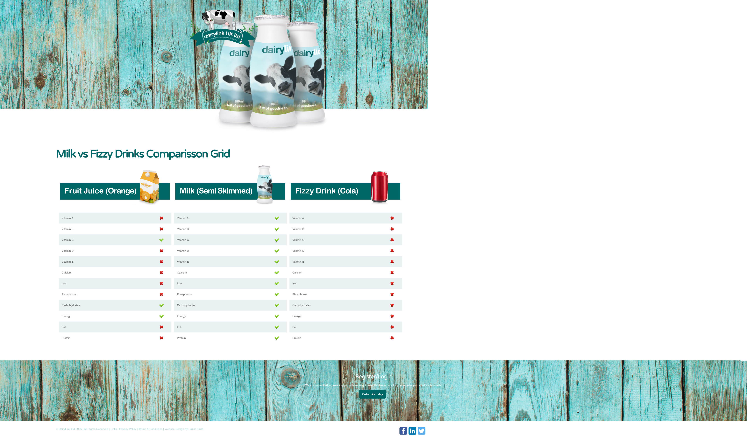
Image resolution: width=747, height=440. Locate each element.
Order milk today (372, 394)
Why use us (513, 19)
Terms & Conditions (150, 428)
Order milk (512, 30)
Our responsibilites (518, 25)
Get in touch (546, 25)
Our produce (535, 19)
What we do (540, 13)
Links (113, 428)
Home (504, 13)
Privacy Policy (127, 428)
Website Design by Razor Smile (184, 428)
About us (520, 13)
